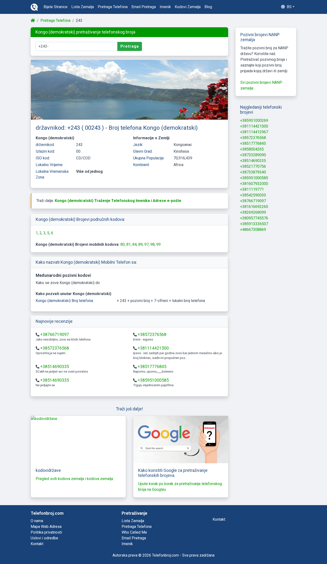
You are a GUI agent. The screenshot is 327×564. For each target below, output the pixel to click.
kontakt (219, 519)
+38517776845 (152, 366)
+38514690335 (54, 366)
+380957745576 (254, 218)
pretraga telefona (113, 7)
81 (128, 244)
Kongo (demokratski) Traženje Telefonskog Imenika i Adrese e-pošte (118, 200)
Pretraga (129, 46)
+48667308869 (253, 229)
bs (289, 7)
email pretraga (143, 7)
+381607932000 (254, 183)
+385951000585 (153, 380)
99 (158, 244)
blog (208, 7)
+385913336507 (254, 224)
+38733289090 (253, 155)
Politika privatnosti (46, 532)
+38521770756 (253, 166)
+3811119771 (252, 189)
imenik (165, 7)
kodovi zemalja (188, 7)
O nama (37, 521)
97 (146, 244)
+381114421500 (153, 348)
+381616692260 (254, 206)
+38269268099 (253, 212)
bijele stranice (56, 7)
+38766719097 (54, 334)
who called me (134, 532)
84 (134, 244)
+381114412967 (254, 132)
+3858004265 (252, 149)
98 (152, 244)
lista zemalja (82, 7)
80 (122, 244)
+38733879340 (253, 172)
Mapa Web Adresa (46, 526)
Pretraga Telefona (55, 20)
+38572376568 (152, 334)
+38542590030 (253, 195)
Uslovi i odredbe (44, 538)
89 (140, 244)
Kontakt (37, 544)
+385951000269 (254, 120)
